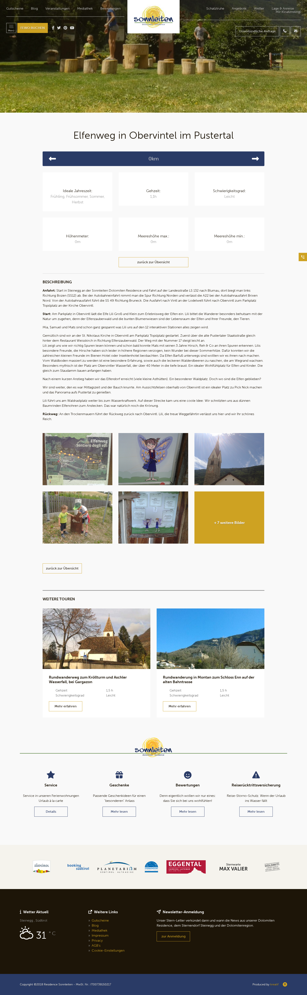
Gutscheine (14, 8)
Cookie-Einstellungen (108, 950)
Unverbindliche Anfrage (257, 31)
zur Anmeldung (173, 936)
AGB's (96, 945)
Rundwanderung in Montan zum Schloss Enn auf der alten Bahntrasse (208, 679)
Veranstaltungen (57, 8)
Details (51, 812)
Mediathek (85, 8)
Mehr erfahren (66, 706)
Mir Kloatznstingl (288, 12)
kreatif (274, 984)
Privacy (97, 940)
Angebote (239, 8)
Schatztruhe (215, 8)
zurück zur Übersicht (153, 262)
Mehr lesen (119, 812)
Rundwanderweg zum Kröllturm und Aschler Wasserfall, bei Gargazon (88, 679)
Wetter (259, 8)
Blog (34, 8)
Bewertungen (110, 8)
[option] (153, 56)
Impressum (100, 935)
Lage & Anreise (283, 8)
